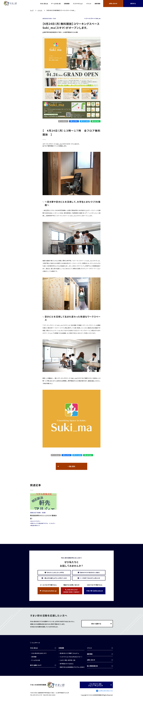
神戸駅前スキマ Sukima (66, 664)
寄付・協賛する (96, 624)
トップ (32, 10)
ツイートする (86, 121)
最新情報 (97, 4)
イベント (88, 4)
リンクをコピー (64, 121)
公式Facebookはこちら (106, 691)
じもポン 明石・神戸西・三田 (67, 660)
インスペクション (78, 4)
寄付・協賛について (35, 665)
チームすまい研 (56, 4)
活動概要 (67, 4)
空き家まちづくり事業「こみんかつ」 (69, 653)
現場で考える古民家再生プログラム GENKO (72, 667)
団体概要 (33, 657)
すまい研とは (44, 4)
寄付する (133, 3)
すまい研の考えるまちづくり (38, 653)
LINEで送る (96, 121)
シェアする (74, 121)
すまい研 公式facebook (94, 591)
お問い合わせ (113, 3)
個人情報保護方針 (92, 666)
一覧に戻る (71, 466)
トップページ (36, 643)
